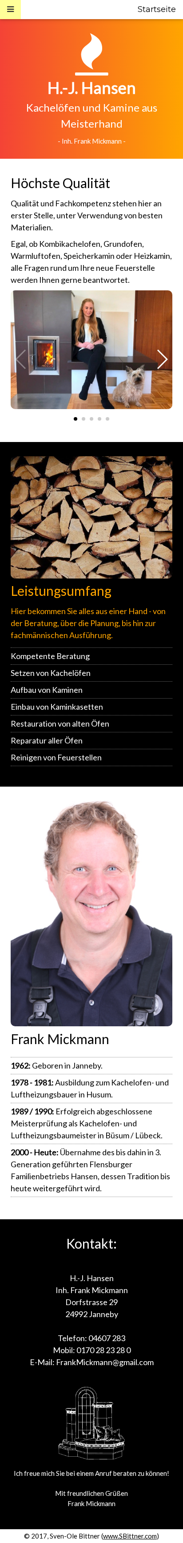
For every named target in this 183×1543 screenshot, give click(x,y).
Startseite (157, 9)
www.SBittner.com (130, 1536)
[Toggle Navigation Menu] (10, 9)
